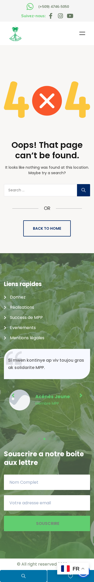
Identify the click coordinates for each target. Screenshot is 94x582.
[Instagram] (60, 16)
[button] (39, 439)
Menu (82, 33)
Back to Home (47, 228)
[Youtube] (70, 16)
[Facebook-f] (51, 16)
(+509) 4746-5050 (53, 6)
